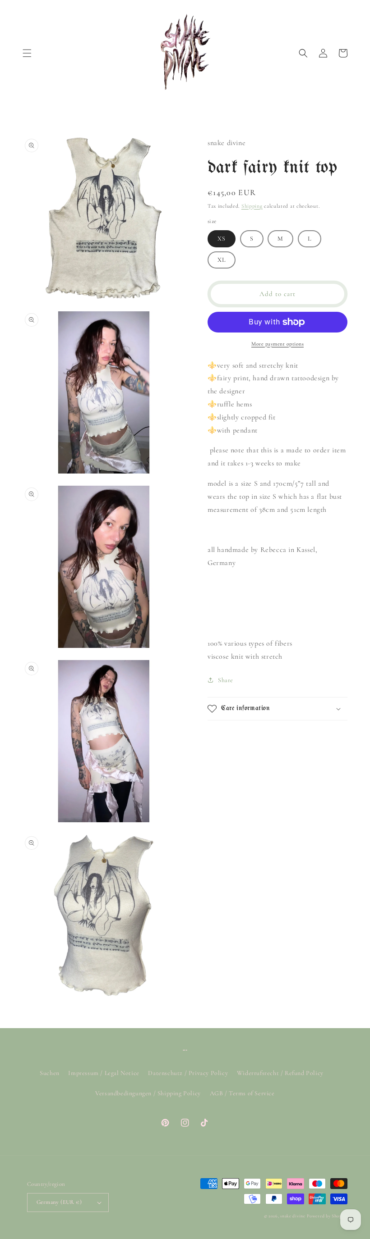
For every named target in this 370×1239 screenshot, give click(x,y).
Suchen (50, 1073)
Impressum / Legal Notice (103, 1073)
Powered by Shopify (327, 1216)
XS (221, 238)
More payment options (277, 344)
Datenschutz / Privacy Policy (188, 1073)
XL (221, 260)
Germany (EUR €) (59, 1202)
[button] (27, 53)
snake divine (292, 1216)
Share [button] (225, 680)
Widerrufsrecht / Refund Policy (280, 1073)
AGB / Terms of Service (242, 1093)
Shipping (252, 206)
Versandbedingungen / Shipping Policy (148, 1093)
